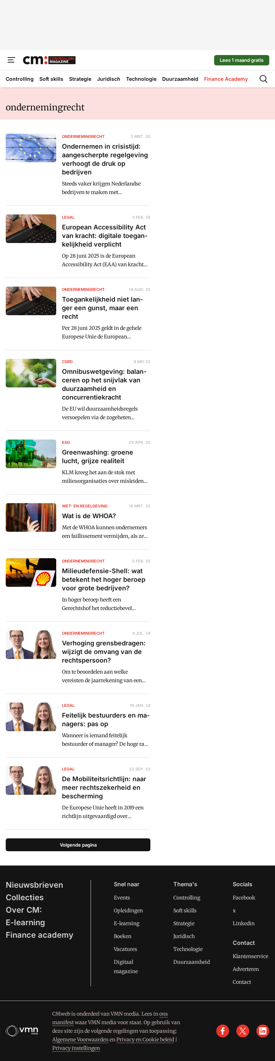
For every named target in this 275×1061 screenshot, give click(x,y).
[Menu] (11, 60)
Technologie (188, 949)
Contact (242, 982)
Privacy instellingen (76, 1048)
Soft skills (185, 910)
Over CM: (24, 909)
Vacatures (125, 949)
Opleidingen (128, 910)
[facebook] (222, 1031)
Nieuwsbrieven (34, 884)
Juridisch (184, 936)
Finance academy (39, 934)
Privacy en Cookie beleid (145, 1039)
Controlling (186, 897)
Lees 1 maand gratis (242, 60)
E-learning (25, 922)
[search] (263, 79)
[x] (242, 1031)
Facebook (244, 897)
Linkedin (244, 923)
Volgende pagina (78, 845)
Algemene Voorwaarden (80, 1039)
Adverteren (246, 969)
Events (122, 897)
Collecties (25, 897)
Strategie (183, 923)
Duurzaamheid (191, 962)
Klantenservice (250, 956)
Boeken (122, 936)
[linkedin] (262, 1031)
